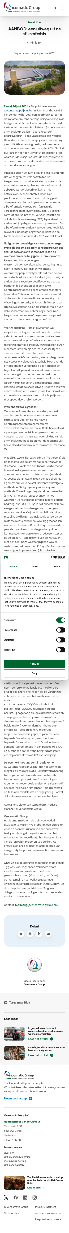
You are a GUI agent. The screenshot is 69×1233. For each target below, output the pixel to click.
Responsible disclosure (48, 1219)
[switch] (60, 630)
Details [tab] (34, 566)
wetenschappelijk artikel (18, 110)
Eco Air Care (34, 22)
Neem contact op (15, 1098)
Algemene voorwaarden (48, 1213)
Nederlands (10, 1213)
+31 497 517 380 (13, 1140)
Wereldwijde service (15, 1161)
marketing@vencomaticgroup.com (36, 905)
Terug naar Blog (19, 1002)
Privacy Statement (45, 1207)
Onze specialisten (14, 1165)
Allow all (34, 663)
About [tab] (56, 566)
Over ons (9, 1153)
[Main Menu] (62, 8)
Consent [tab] (12, 566)
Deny (34, 673)
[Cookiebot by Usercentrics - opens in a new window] (51, 557)
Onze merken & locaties (17, 1157)
